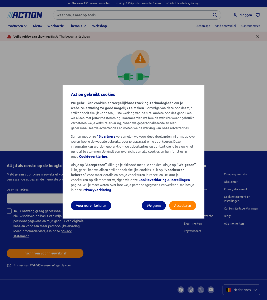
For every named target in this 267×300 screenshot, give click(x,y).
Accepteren (182, 205)
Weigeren (154, 205)
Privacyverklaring (97, 190)
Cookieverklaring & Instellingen (164, 180)
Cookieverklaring (93, 156)
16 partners (106, 136)
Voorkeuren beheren (91, 205)
